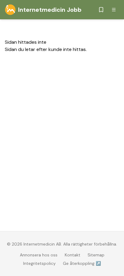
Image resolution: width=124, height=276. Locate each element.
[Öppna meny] (113, 9)
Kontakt (72, 255)
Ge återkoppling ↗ (82, 263)
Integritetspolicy (39, 263)
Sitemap (96, 255)
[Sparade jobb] (101, 10)
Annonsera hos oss (38, 255)
